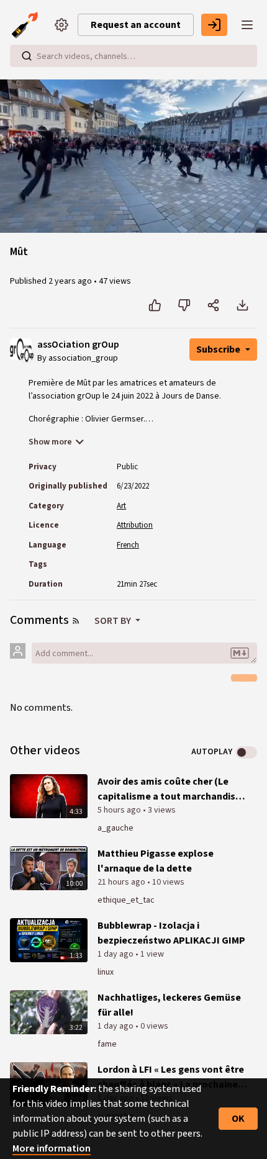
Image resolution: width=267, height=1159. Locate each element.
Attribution (135, 525)
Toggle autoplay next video (246, 752)
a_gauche (115, 828)
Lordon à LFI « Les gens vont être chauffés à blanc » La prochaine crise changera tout (170, 1077)
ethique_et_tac (126, 900)
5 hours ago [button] (120, 810)
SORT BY (113, 621)
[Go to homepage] (27, 25)
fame (107, 1044)
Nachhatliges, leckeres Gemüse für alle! (169, 1005)
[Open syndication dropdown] (75, 621)
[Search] (26, 56)
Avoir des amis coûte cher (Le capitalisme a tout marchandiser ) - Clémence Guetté (171, 789)
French (128, 545)
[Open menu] (247, 25)
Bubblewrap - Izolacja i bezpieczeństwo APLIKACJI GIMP (171, 933)
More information (51, 1148)
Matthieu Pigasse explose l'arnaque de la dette (155, 861)
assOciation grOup (78, 344)
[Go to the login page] (214, 25)
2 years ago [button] (71, 281)
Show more (50, 442)
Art (121, 506)
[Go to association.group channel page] (27, 355)
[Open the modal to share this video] (213, 305)
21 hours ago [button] (122, 882)
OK (238, 1118)
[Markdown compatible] (239, 653)
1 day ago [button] (116, 954)
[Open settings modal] (61, 25)
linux (105, 972)
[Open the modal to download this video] (242, 305)
